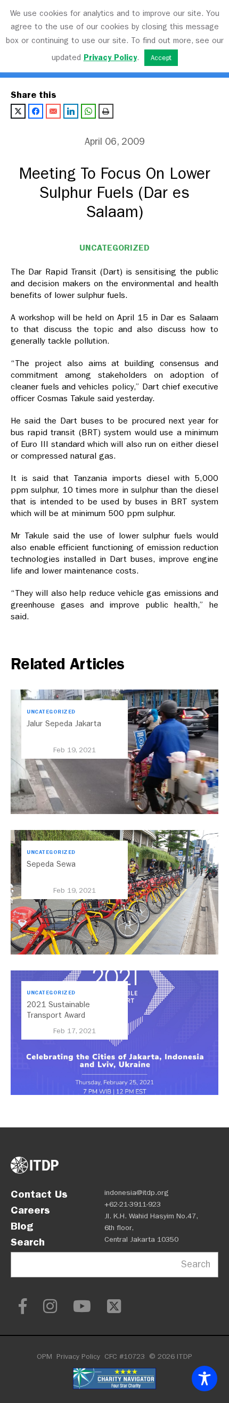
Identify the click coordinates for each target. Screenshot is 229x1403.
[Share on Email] (53, 111)
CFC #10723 (124, 1356)
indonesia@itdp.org (136, 1192)
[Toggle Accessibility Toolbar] (204, 1378)
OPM (44, 1356)
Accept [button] (161, 58)
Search (28, 1241)
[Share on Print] (106, 111)
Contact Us (39, 1194)
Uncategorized (114, 248)
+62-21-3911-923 (132, 1204)
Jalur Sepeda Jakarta (64, 723)
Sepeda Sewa (51, 864)
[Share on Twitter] (18, 111)
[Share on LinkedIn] (70, 111)
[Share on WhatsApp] (88, 111)
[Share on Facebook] (35, 111)
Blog (22, 1225)
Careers (30, 1209)
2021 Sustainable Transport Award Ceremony (58, 1015)
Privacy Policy (78, 1356)
